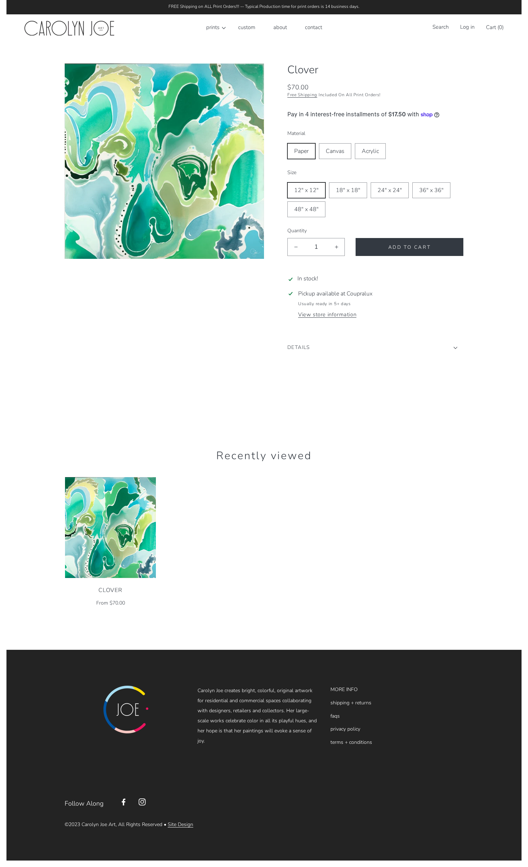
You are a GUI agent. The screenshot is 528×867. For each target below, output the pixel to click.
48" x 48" (306, 209)
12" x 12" (306, 190)
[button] (439, 28)
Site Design (180, 824)
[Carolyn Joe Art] (69, 28)
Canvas (335, 151)
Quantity (297, 230)
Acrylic (370, 151)
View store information (327, 314)
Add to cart (409, 247)
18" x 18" (348, 190)
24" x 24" (390, 190)
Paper (301, 151)
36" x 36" (431, 190)
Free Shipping (302, 95)
